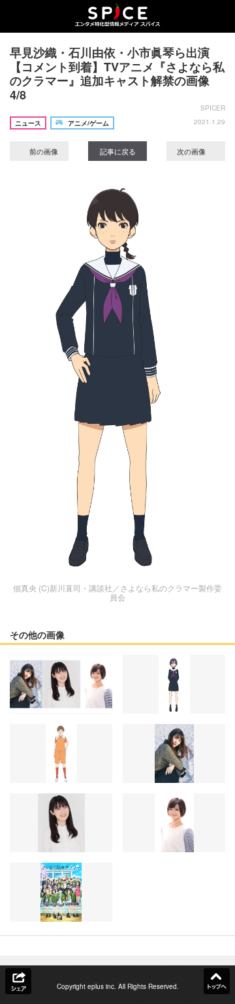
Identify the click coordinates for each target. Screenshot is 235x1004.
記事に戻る (118, 151)
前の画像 (42, 151)
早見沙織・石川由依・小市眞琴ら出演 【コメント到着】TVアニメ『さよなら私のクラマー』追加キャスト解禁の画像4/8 (117, 73)
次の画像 (192, 151)
